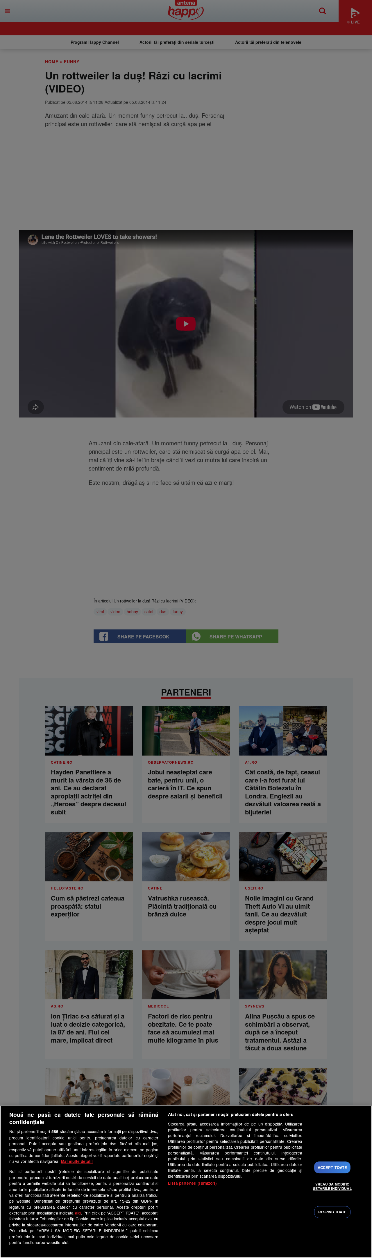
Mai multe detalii (77, 1161)
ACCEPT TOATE (332, 1167)
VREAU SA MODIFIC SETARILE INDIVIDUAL (332, 1186)
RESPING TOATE (332, 1212)
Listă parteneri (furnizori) (192, 1183)
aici (78, 1213)
